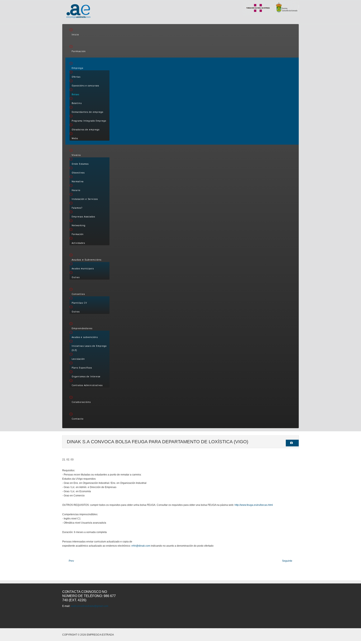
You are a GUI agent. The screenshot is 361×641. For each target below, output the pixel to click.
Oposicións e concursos (85, 85)
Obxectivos (78, 172)
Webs (75, 138)
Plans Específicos (82, 367)
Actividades (78, 242)
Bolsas (75, 94)
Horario (76, 190)
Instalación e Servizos (85, 199)
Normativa (78, 181)
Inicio (75, 34)
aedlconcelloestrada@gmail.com (89, 606)
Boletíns (77, 103)
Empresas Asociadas (83, 216)
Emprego (77, 67)
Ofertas (76, 76)
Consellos (78, 293)
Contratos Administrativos (87, 385)
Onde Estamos (80, 163)
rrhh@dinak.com (140, 545)
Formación (79, 51)
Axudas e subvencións (85, 337)
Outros (76, 311)
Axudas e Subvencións (87, 259)
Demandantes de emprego (87, 111)
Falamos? (77, 207)
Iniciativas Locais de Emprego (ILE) (89, 348)
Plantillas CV (79, 302)
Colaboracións (81, 401)
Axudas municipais (83, 268)
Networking (78, 225)
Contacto (78, 418)
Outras (76, 277)
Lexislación (78, 358)
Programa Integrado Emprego (89, 120)
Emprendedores (82, 328)
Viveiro (76, 155)
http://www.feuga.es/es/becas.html (254, 505)
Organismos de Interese (86, 376)
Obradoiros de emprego (85, 129)
